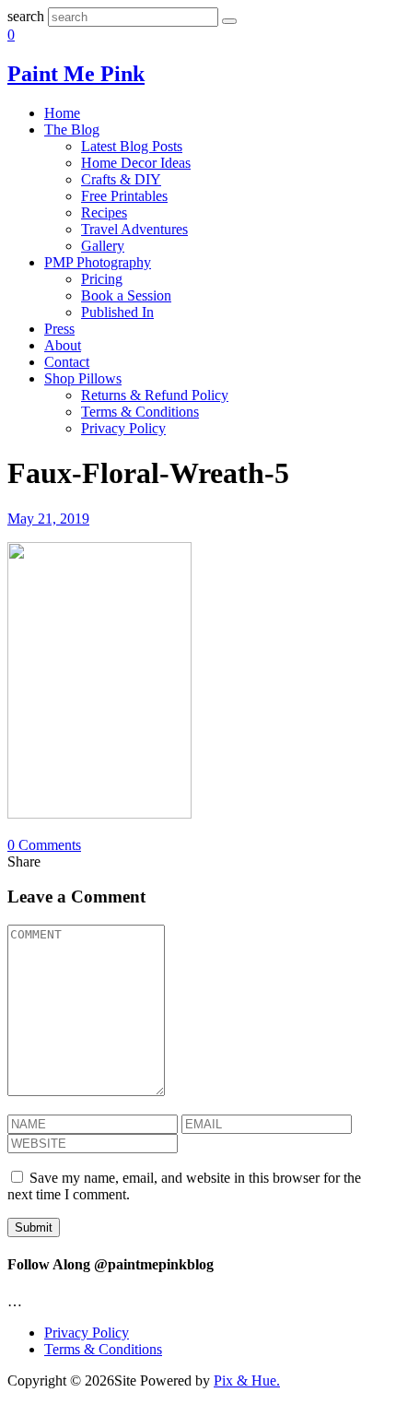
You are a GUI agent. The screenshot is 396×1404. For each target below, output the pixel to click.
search (25, 16)
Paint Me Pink (76, 74)
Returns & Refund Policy (154, 395)
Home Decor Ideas (136, 163)
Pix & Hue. (247, 1380)
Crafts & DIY (121, 179)
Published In (117, 312)
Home (62, 113)
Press (59, 328)
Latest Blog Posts (131, 146)
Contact (66, 362)
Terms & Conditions (140, 411)
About (62, 345)
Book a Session (126, 295)
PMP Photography (97, 262)
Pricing (101, 279)
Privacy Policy (123, 428)
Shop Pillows (83, 378)
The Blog (71, 129)
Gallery (102, 246)
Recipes (104, 212)
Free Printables (124, 196)
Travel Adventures (134, 229)
